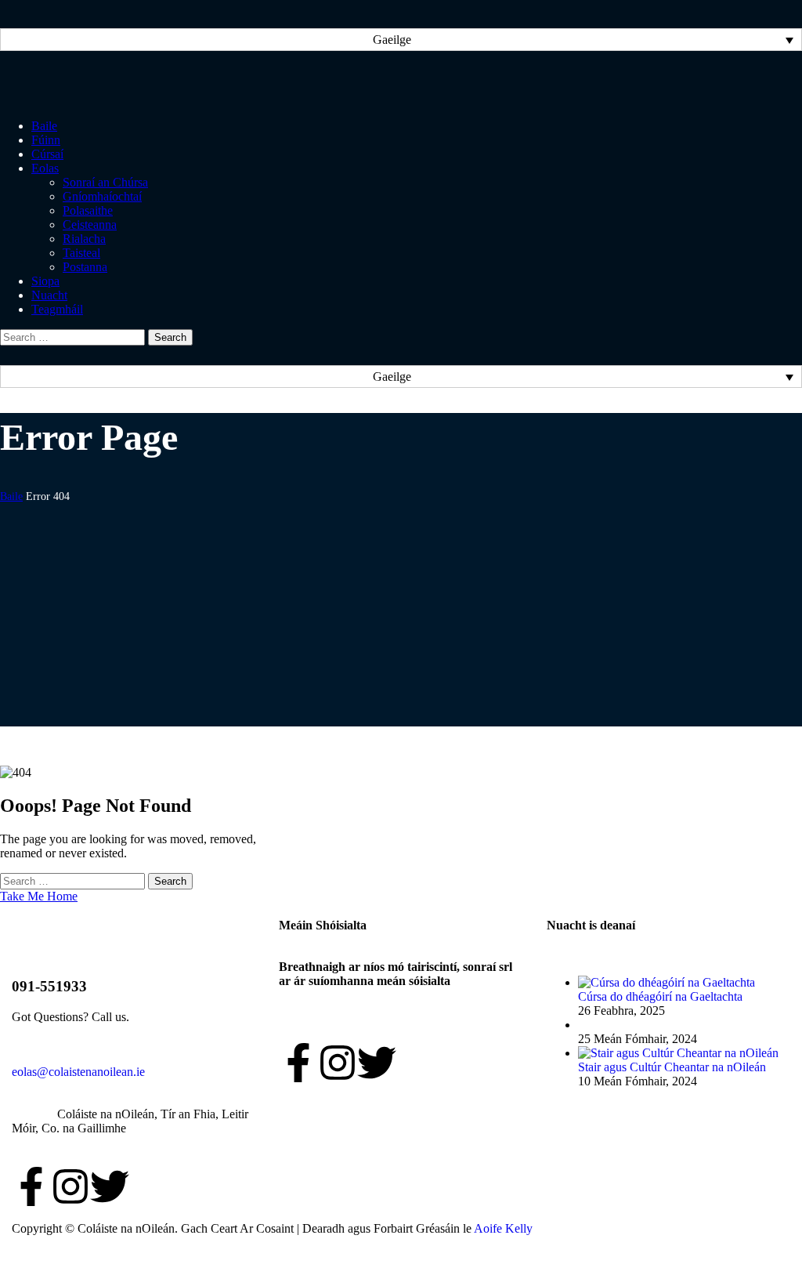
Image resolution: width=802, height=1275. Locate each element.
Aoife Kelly (503, 1228)
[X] (109, 1186)
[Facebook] (31, 1186)
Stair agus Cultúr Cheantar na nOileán (672, 1067)
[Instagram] (70, 1186)
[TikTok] (148, 1186)
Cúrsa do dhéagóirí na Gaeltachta (660, 996)
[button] (401, 39)
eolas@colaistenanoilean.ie (78, 1071)
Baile (11, 496)
